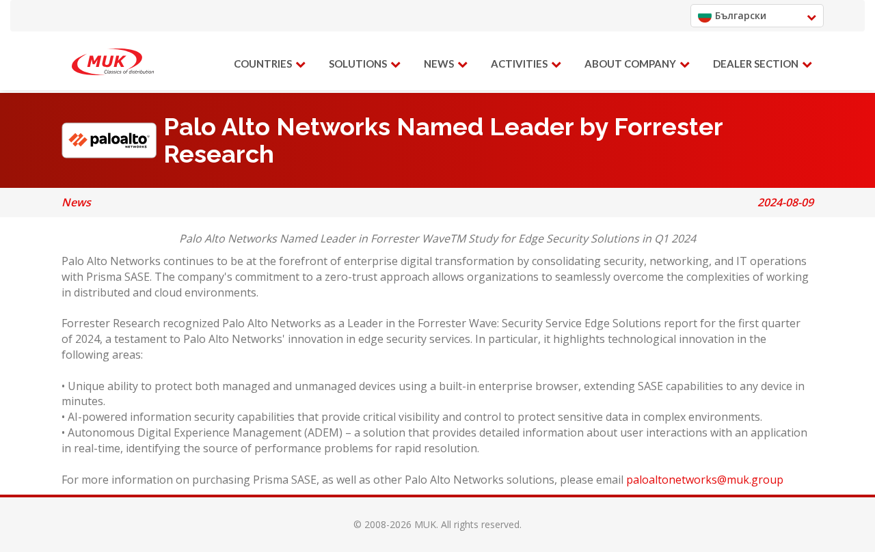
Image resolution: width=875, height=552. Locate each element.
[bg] (113, 62)
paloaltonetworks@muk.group (704, 479)
